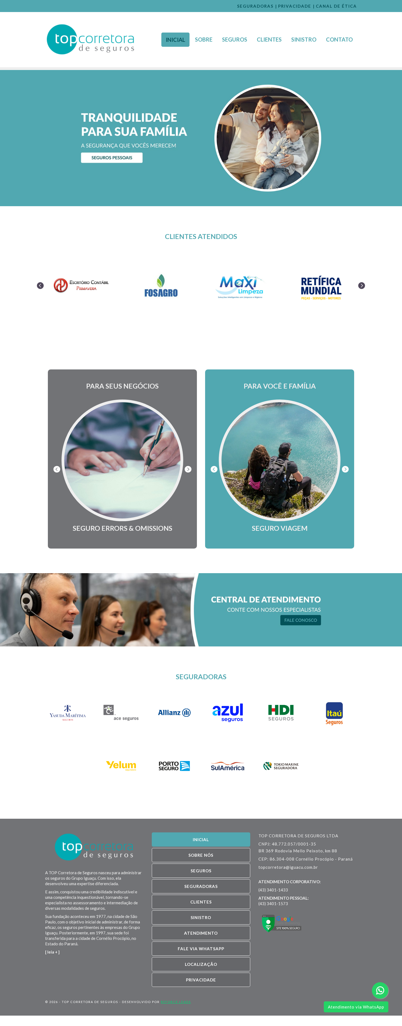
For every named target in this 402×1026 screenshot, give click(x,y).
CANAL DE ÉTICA (336, 6)
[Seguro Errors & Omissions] (122, 460)
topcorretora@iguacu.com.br (288, 867)
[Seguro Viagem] (280, 460)
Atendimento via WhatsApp (356, 1006)
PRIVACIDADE (294, 6)
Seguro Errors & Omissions (122, 528)
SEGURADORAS (255, 6)
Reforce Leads (176, 1002)
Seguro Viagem (280, 528)
